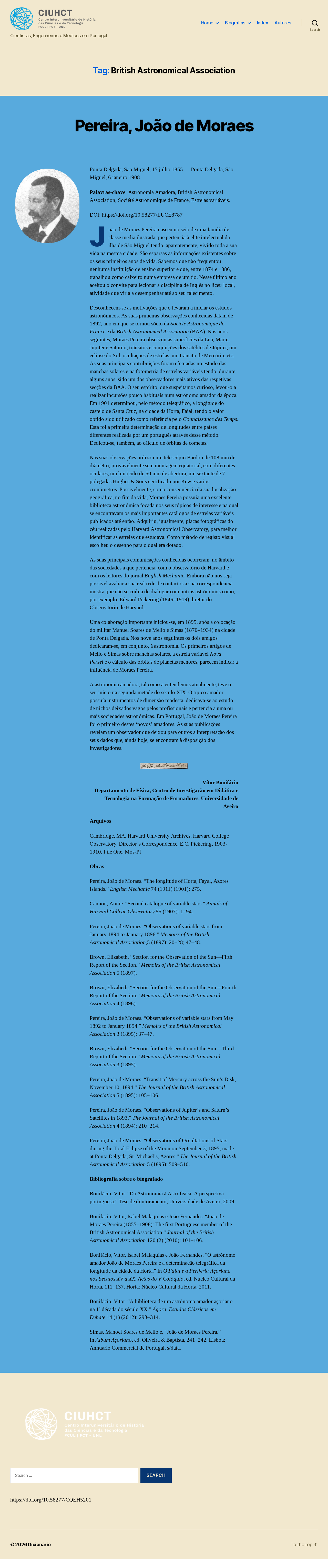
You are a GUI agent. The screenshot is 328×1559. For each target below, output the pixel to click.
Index (262, 22)
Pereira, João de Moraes (164, 125)
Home (207, 22)
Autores (282, 22)
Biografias (235, 22)
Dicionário (39, 1544)
